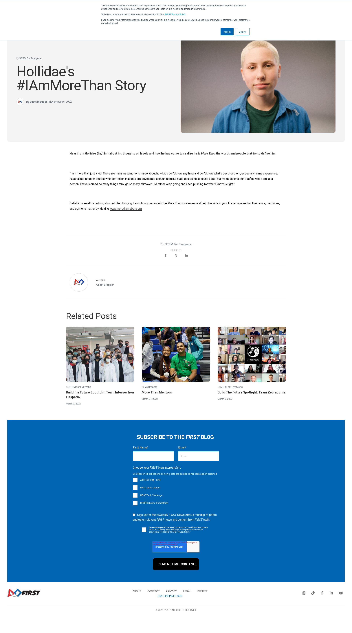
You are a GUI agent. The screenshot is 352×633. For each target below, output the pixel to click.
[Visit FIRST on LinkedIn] (331, 592)
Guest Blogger (105, 284)
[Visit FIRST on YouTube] (340, 592)
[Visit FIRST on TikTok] (312, 592)
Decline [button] (243, 31)
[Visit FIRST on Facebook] (322, 592)
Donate (202, 591)
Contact (153, 591)
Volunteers (151, 386)
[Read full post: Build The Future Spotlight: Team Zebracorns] (252, 354)
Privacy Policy (175, 14)
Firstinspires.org (170, 596)
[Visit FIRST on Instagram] (303, 592)
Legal (187, 591)
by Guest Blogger (36, 101)
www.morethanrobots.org (126, 208)
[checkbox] (176, 491)
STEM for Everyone (30, 58)
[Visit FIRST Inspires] (23, 593)
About (137, 591)
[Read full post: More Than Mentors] (176, 354)
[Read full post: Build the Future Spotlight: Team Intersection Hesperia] (100, 354)
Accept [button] (227, 31)
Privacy (171, 591)
